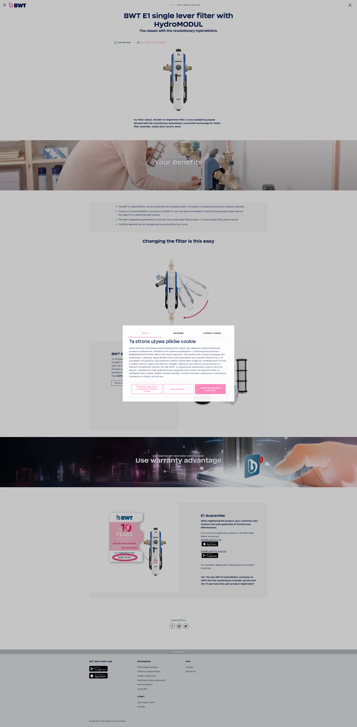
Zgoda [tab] (145, 333)
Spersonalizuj (177, 389)
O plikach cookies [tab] (212, 333)
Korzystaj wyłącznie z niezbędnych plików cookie (146, 389)
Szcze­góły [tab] (178, 333)
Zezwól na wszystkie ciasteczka (210, 389)
